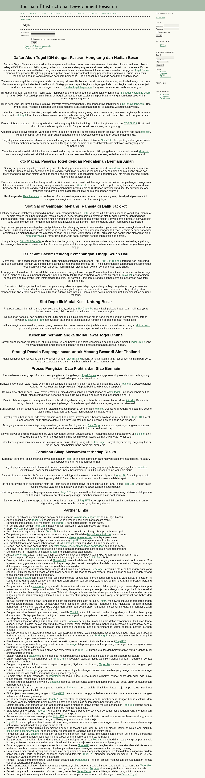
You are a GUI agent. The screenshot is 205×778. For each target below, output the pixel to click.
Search (67, 14)
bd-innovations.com (133, 104)
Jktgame (34, 733)
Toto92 (103, 601)
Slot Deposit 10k (34, 319)
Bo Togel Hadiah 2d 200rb (136, 92)
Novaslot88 (59, 560)
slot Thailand (74, 358)
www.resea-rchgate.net (87, 517)
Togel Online (142, 70)
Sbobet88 (83, 745)
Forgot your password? (34, 48)
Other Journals (165, 77)
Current (80, 14)
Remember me (164, 33)
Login (43, 14)
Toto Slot (127, 275)
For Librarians (165, 98)
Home (23, 14)
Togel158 (129, 483)
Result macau (31, 196)
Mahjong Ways (34, 236)
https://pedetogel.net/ (80, 537)
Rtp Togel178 (58, 523)
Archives (93, 14)
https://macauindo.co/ (99, 534)
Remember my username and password (49, 39)
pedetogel (20, 115)
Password (159, 29)
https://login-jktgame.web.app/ (23, 731)
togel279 (121, 475)
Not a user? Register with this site (38, 46)
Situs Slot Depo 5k (30, 241)
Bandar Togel (129, 774)
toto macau (24, 577)
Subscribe (163, 46)
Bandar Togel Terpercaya (78, 87)
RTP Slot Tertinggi (111, 261)
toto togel (127, 383)
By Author (163, 73)
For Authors (164, 96)
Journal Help (160, 17)
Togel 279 (37, 520)
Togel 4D (137, 417)
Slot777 (21, 289)
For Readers (164, 94)
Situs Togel (94, 425)
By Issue (163, 71)
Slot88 (85, 213)
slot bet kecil (143, 325)
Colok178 (94, 557)
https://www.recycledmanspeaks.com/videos (79, 546)
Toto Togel (99, 442)
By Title (162, 75)
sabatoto (143, 467)
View (162, 44)
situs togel (36, 549)
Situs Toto (106, 140)
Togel (69, 458)
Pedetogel (68, 543)
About (33, 14)
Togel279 (58, 693)
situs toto (144, 151)
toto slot (145, 131)
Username (160, 26)
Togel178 (66, 492)
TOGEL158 (130, 123)
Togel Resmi (84, 771)
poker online (20, 554)
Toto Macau (114, 168)
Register (55, 14)
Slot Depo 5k (85, 308)
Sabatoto (73, 621)
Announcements (110, 14)
